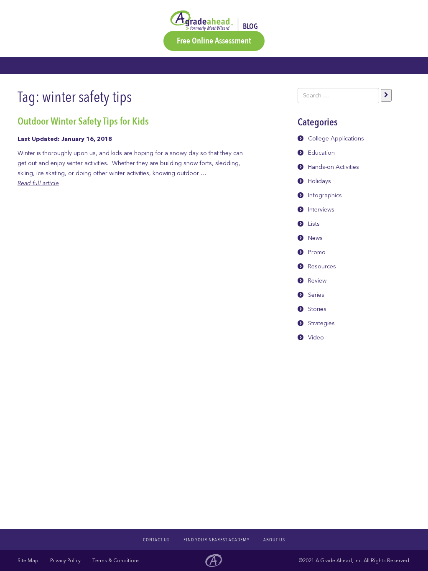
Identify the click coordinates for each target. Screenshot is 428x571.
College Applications (336, 139)
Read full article (38, 183)
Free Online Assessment (214, 40)
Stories (317, 309)
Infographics (325, 195)
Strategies (321, 323)
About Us (274, 539)
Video (316, 338)
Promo (317, 252)
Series (316, 295)
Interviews (321, 210)
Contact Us (156, 539)
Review (317, 281)
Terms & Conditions (116, 560)
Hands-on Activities (333, 167)
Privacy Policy (65, 560)
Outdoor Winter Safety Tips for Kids (83, 121)
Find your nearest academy (216, 539)
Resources (322, 266)
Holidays (319, 181)
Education (321, 153)
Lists (314, 224)
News (315, 238)
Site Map (28, 560)
